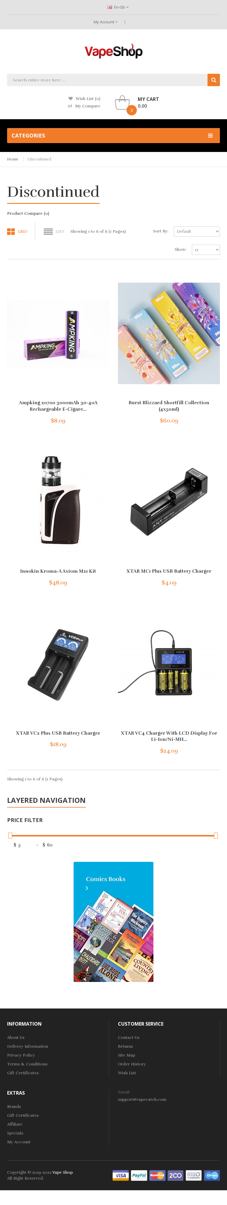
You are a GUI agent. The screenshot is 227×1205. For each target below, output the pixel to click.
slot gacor (29, 1190)
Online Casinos (70, 1201)
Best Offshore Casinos (34, 1201)
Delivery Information (27, 1046)
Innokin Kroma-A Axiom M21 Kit (58, 571)
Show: (180, 249)
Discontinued (39, 159)
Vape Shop (62, 1172)
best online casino (172, 1190)
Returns (125, 1046)
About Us (16, 1037)
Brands (14, 1106)
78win (84, 1184)
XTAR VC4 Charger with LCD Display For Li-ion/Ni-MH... (169, 736)
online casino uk (137, 1184)
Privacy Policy (21, 1055)
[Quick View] (58, 333)
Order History (132, 1064)
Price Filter (25, 819)
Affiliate (14, 1124)
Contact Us (129, 1037)
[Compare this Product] (95, 419)
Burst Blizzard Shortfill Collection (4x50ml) (169, 406)
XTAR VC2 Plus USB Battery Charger (58, 733)
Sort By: (160, 231)
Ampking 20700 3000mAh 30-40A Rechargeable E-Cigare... (58, 406)
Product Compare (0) (28, 213)
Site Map (126, 1055)
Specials (15, 1133)
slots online (145, 1196)
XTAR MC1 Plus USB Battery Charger (169, 571)
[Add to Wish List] (85, 419)
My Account (104, 21)
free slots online (105, 1184)
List (60, 231)
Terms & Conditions (27, 1064)
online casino (106, 1190)
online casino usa (137, 1190)
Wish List (127, 1072)
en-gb (119, 7)
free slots (124, 1196)
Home (12, 159)
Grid (22, 231)
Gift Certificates (23, 1072)
